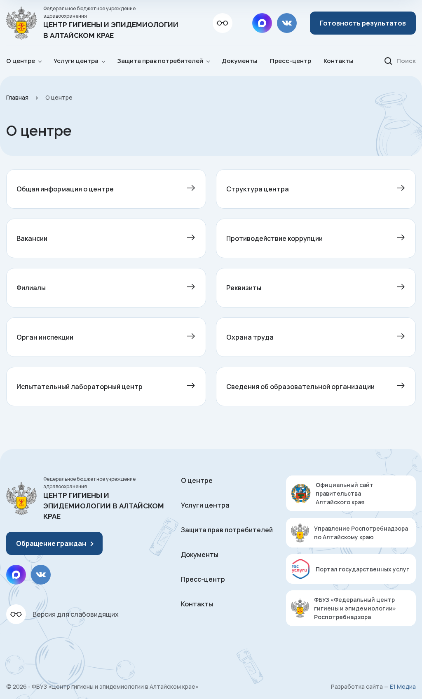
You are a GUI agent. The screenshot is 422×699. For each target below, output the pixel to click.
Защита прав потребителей (227, 529)
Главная (17, 97)
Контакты (339, 60)
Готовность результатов (363, 23)
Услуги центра (205, 505)
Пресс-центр (290, 60)
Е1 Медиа (403, 686)
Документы (240, 60)
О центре (197, 480)
